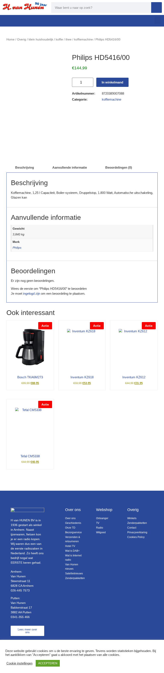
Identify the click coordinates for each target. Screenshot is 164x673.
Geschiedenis (73, 522)
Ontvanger (102, 518)
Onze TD (70, 527)
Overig (21, 39)
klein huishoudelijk (41, 39)
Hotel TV (70, 546)
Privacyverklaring (136, 532)
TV (97, 522)
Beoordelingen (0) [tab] (118, 167)
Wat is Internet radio (73, 557)
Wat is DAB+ (72, 550)
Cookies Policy (136, 537)
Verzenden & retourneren (72, 539)
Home (10, 39)
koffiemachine (83, 39)
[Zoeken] (156, 7)
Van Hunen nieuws (71, 566)
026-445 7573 (20, 590)
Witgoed (101, 532)
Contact (131, 527)
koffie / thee (64, 39)
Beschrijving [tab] (24, 167)
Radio (99, 527)
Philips (17, 247)
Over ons (70, 518)
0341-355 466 (20, 617)
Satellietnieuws (74, 573)
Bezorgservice (73, 532)
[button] (158, 20)
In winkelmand (112, 82)
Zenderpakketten (74, 578)
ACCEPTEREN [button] (47, 663)
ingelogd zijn (31, 293)
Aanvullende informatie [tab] (69, 167)
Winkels (131, 518)
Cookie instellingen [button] (19, 663)
